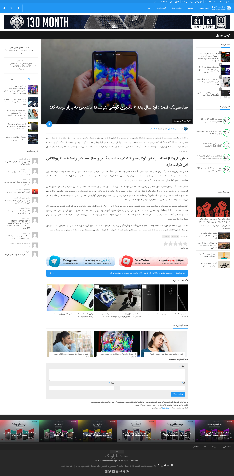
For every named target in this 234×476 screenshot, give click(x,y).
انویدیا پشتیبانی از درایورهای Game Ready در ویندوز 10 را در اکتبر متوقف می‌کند (15, 126)
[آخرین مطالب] (29, 79)
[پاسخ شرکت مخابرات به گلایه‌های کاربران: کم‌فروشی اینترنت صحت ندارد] (225, 82)
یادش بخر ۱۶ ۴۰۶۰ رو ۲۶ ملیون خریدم (17, 254)
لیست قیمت (161, 8)
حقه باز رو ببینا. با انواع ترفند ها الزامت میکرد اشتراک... (17, 163)
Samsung (175, 236)
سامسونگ (166, 236)
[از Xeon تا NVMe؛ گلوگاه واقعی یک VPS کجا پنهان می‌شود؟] (33, 139)
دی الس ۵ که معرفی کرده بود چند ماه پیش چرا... (17, 183)
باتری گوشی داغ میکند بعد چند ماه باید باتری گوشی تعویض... (17, 202)
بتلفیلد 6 (164, 1)
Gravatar (165, 408)
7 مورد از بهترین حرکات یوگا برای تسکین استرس (208, 255)
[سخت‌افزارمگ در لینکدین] (106, 471)
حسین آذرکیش (173, 129)
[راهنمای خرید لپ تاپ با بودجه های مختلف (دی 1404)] (58, 431)
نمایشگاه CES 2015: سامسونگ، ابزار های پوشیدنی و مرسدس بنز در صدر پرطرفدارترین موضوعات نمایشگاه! (121, 315)
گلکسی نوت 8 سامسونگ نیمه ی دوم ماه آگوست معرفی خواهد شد (168, 315)
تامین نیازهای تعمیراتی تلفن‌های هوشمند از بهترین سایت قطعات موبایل (15, 102)
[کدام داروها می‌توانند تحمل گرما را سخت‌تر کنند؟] (164, 344)
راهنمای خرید (177, 8)
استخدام (196, 446)
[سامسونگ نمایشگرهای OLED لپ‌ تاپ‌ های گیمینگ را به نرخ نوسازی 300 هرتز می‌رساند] (225, 70)
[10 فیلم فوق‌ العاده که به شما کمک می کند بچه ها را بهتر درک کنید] (117, 344)
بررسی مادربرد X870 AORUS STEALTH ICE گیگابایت (212, 145)
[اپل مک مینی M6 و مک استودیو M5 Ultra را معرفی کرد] (225, 94)
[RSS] (127, 471)
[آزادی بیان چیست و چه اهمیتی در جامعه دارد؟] (224, 264)
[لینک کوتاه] (151, 129)
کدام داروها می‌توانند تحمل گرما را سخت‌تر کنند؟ (166, 354)
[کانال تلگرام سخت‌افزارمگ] (120, 471)
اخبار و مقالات (204, 8)
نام (183, 383)
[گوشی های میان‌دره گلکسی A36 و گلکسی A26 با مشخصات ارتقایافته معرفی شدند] (70, 297)
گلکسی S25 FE (210, 1)
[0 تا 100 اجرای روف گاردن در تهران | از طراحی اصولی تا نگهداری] (224, 245)
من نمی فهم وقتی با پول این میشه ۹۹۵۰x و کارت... (18, 173)
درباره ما (214, 446)
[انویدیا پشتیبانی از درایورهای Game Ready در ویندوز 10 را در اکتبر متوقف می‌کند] (33, 127)
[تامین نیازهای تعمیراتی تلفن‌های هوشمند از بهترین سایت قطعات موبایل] (33, 102)
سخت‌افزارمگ (225, 446)
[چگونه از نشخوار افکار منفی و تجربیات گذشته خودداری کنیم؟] (70, 344)
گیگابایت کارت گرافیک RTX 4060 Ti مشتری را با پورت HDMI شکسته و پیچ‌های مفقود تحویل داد (208, 57)
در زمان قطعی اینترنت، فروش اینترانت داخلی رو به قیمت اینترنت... (17, 237)
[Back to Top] (117, 451)
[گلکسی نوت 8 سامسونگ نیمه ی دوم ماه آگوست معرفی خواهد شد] (164, 297)
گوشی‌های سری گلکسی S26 (192, 1)
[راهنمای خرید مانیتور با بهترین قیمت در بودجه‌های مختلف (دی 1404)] (97, 431)
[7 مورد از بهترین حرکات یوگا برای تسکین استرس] (224, 255)
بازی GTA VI (224, 1)
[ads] (117, 22)
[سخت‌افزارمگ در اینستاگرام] (117, 471)
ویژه (148, 8)
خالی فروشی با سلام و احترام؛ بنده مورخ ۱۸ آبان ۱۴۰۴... (18, 212)
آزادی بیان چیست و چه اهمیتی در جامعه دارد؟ (209, 264)
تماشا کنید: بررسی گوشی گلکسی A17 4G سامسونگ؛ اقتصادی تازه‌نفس (209, 157)
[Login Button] (4, 8)
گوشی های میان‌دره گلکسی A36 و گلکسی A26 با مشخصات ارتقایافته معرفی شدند (71, 315)
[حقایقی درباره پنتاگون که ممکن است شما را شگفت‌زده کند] (224, 235)
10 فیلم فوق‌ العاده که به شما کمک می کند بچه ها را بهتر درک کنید (118, 355)
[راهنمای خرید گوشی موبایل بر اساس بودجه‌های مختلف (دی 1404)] (136, 431)
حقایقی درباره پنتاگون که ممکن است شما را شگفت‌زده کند (207, 236)
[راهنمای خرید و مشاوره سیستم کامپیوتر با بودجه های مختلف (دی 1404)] (175, 431)
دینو (156, 1)
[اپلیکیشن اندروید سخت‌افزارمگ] (124, 471)
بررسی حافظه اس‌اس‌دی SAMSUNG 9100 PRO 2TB (209, 133)
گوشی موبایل (223, 35)
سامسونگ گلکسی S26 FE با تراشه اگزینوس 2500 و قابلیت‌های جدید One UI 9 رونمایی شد (141, 273)
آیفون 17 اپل (174, 1)
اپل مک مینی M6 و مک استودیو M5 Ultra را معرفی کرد (208, 94)
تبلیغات (205, 446)
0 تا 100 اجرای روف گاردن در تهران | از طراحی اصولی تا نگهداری (207, 245)
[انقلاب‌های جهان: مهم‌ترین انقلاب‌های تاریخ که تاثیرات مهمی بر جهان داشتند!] (213, 207)
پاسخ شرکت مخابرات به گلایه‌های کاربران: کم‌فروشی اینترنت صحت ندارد (208, 82)
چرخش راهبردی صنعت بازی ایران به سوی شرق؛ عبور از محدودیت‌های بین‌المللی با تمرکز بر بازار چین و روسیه (15, 90)
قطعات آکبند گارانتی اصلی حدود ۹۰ (18, 192)
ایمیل (111, 383)
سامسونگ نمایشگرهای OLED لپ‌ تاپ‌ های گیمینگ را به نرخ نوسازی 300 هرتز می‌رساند (209, 69)
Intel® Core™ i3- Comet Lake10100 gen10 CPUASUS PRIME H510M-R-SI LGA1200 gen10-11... (18, 225)
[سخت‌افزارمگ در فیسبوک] (113, 471)
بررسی (190, 8)
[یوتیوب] (153, 261)
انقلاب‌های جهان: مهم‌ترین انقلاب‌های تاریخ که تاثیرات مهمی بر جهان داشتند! (214, 220)
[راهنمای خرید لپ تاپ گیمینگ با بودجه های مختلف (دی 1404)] (19, 431)
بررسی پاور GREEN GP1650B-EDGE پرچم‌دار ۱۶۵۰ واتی (211, 120)
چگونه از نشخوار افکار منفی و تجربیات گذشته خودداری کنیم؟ (70, 355)
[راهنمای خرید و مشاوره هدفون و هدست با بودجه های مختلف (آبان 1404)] (214, 431)
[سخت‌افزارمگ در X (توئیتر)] (109, 471)
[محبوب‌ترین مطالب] (12, 79)
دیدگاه (182, 366)
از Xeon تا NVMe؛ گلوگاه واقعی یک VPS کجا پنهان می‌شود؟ (15, 138)
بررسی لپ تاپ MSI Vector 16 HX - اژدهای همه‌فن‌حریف (209, 169)
